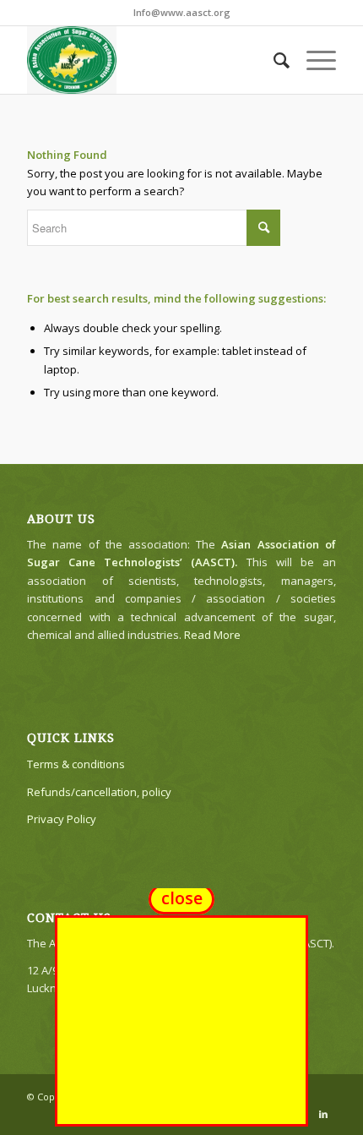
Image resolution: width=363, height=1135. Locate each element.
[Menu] (313, 60)
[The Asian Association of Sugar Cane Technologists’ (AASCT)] (150, 60)
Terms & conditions (76, 764)
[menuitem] (273, 60)
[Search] (273, 60)
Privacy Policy (61, 819)
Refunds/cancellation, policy (99, 791)
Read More (212, 634)
